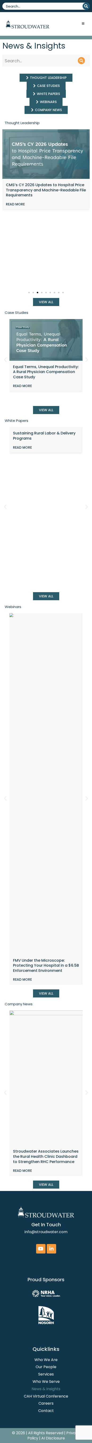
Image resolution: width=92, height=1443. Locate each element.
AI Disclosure (53, 1438)
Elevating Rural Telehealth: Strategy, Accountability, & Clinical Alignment (47, 480)
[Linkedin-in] (51, 1249)
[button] (29, 292)
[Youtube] (41, 1249)
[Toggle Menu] (83, 23)
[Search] (86, 6)
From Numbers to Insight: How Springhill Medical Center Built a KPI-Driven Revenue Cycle (43, 372)
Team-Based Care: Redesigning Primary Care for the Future (44, 187)
